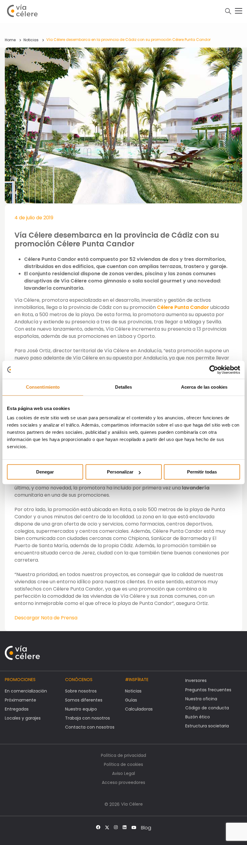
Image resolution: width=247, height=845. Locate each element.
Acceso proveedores (123, 782)
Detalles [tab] (123, 387)
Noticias (31, 39)
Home (10, 39)
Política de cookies (123, 764)
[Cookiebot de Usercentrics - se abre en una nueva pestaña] (213, 369)
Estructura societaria (207, 725)
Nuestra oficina (201, 698)
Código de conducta (207, 707)
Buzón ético (197, 716)
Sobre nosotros (81, 691)
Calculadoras (139, 709)
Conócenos (78, 679)
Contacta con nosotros (89, 727)
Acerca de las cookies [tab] (204, 387)
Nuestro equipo (81, 709)
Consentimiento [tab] (43, 387)
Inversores (196, 680)
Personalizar (120, 471)
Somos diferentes (83, 700)
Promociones (20, 679)
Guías (131, 700)
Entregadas (17, 709)
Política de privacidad (123, 755)
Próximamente (20, 700)
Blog (146, 828)
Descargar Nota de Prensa (45, 617)
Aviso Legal (123, 773)
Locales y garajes (23, 718)
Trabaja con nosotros (87, 718)
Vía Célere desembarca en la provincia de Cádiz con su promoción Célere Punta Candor (128, 39)
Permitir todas (202, 471)
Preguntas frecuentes (208, 689)
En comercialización (26, 691)
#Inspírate (137, 679)
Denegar (45, 471)
